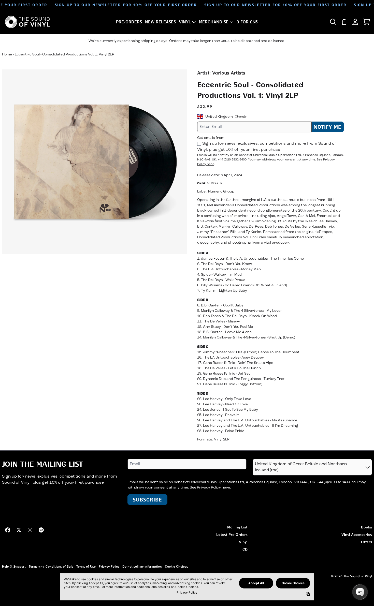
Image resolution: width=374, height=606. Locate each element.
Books (366, 527)
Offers (366, 542)
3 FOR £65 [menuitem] (247, 21)
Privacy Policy (109, 566)
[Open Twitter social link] (18, 530)
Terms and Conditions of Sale (51, 566)
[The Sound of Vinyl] (27, 21)
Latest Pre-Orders (232, 534)
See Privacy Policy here (210, 488)
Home (7, 54)
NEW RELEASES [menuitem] (160, 21)
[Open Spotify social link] (41, 530)
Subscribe (147, 499)
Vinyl (243, 542)
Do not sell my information (142, 566)
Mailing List (237, 527)
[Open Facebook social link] (7, 530)
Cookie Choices (176, 566)
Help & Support (14, 566)
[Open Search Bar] (332, 21)
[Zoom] (94, 161)
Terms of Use (86, 566)
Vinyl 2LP (221, 439)
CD (245, 549)
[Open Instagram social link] (30, 530)
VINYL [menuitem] (185, 21)
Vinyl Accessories (356, 534)
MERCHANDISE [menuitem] (213, 21)
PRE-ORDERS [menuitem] (129, 21)
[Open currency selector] (344, 21)
